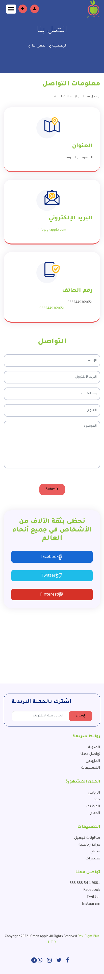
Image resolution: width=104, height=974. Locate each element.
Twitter (48, 576)
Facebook (50, 557)
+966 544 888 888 (85, 884)
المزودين (93, 761)
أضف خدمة (22, 9)
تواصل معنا (90, 754)
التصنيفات (90, 768)
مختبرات (92, 859)
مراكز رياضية (89, 845)
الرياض (94, 793)
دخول (34, 9)
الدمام (95, 813)
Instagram (91, 904)
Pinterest (49, 595)
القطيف (93, 807)
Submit (52, 489)
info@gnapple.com (52, 230)
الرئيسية (60, 46)
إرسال (80, 716)
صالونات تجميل (87, 838)
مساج (95, 852)
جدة (97, 800)
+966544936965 (52, 308)
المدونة (94, 748)
